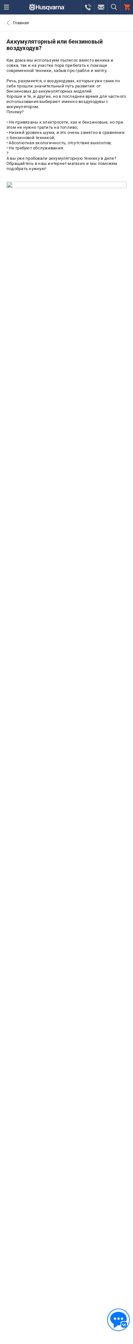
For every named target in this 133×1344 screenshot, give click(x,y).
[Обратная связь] (118, 1320)
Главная (21, 22)
